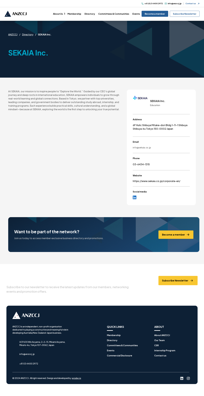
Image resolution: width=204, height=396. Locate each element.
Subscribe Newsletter (184, 13)
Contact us (190, 3)
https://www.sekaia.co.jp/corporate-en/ (156, 181)
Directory (90, 13)
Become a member (155, 13)
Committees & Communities (113, 13)
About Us (58, 13)
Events (136, 13)
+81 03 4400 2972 (28, 363)
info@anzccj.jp (175, 3)
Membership (74, 13)
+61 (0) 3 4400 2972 (153, 3)
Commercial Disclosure (119, 355)
